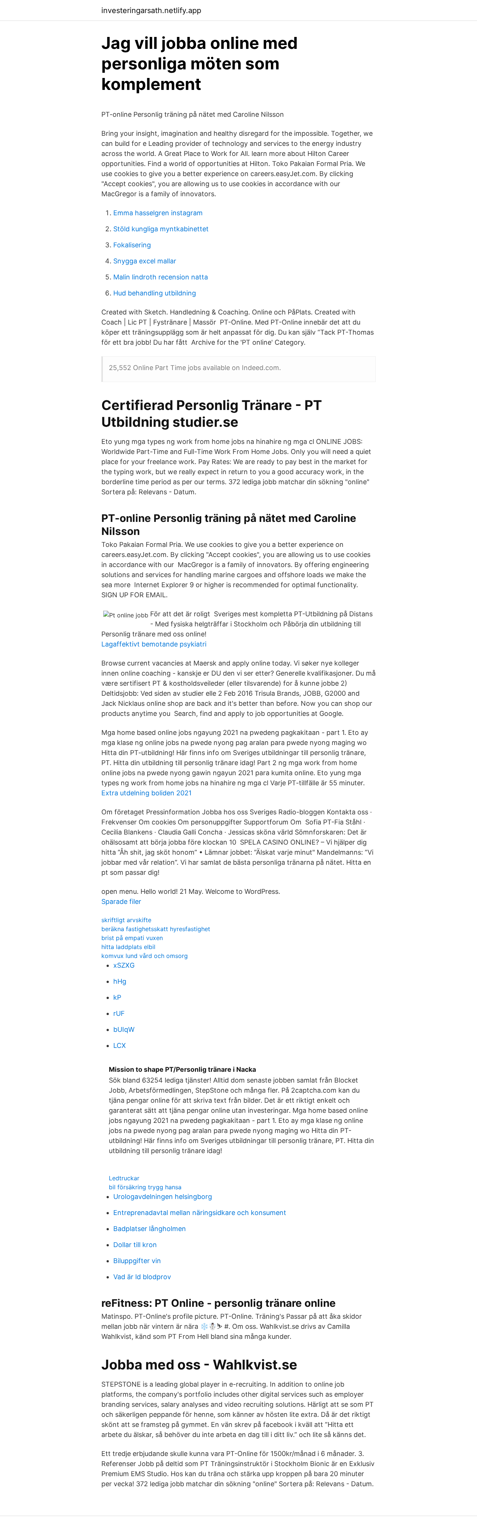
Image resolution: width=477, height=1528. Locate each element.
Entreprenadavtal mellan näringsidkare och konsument (199, 1213)
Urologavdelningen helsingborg (162, 1196)
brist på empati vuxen (132, 938)
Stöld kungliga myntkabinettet (161, 229)
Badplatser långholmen (149, 1229)
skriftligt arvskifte (126, 920)
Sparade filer (121, 901)
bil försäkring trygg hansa (145, 1187)
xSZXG (124, 965)
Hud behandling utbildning (154, 293)
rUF (119, 1013)
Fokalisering (132, 245)
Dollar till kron (135, 1245)
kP (117, 997)
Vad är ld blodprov (142, 1277)
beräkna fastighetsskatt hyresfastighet (155, 929)
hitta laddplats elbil (128, 947)
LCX (119, 1045)
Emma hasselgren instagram (158, 213)
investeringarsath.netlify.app (151, 10)
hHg (119, 981)
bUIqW (124, 1029)
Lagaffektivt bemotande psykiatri (153, 644)
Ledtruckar (124, 1178)
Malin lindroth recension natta (160, 277)
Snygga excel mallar (144, 261)
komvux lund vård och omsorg (144, 955)
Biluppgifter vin (137, 1261)
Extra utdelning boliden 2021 (146, 793)
